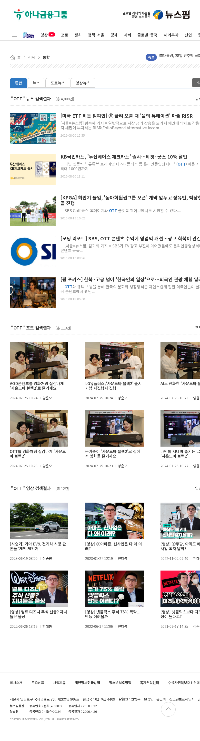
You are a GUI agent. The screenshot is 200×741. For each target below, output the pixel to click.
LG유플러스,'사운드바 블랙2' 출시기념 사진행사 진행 (113, 385)
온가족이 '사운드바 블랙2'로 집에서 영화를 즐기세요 (112, 453)
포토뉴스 (57, 83)
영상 (44, 35)
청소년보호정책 (120, 682)
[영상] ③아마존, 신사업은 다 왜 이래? (113, 546)
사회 (127, 35)
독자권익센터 (149, 682)
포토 (64, 35)
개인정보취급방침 (87, 682)
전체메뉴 (15, 34)
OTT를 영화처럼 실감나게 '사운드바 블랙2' (38, 453)
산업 (188, 35)
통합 (18, 83)
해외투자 (171, 35)
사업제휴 (59, 682)
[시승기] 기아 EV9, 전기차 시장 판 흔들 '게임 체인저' (38, 546)
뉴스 (36, 83)
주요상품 (37, 682)
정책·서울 (96, 35)
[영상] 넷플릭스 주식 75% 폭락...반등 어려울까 (112, 614)
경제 (114, 35)
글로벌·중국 (147, 35)
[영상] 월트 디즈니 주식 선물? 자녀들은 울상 (38, 614)
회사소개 (16, 682)
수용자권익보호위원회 (184, 682)
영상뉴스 (83, 83)
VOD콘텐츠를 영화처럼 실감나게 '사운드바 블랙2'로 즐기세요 (37, 385)
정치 (78, 35)
